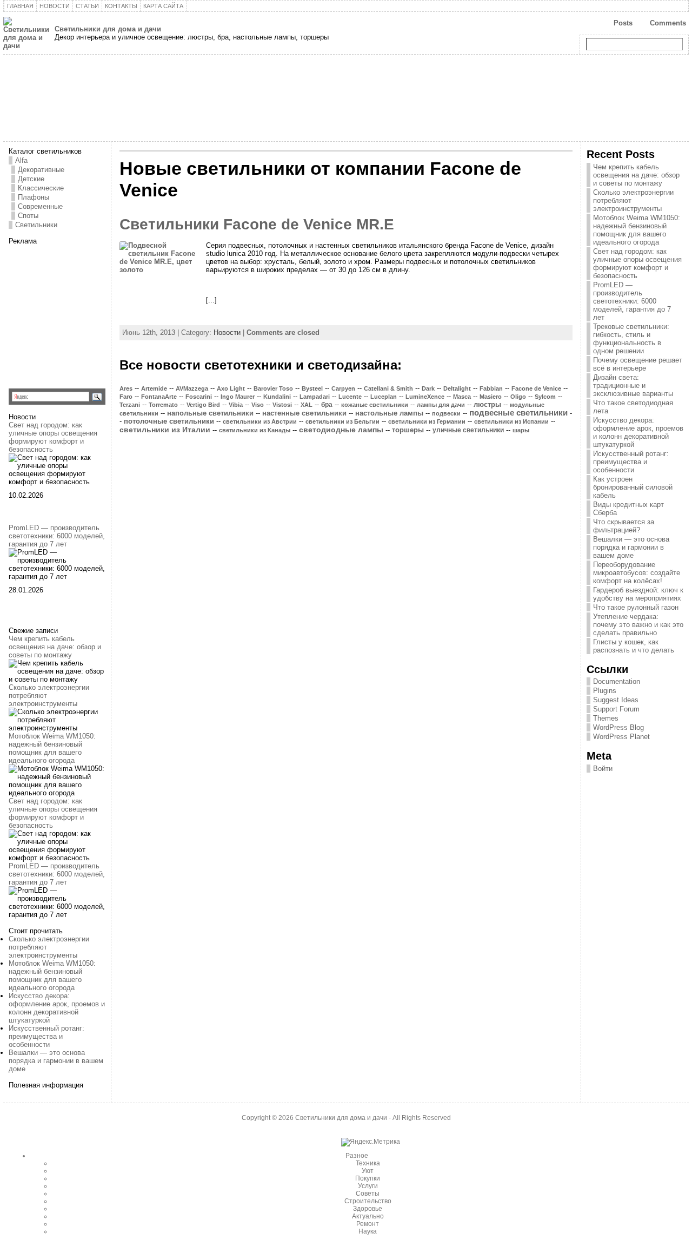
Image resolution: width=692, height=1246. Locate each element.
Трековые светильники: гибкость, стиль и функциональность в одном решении (631, 338)
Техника (368, 1163)
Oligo (518, 396)
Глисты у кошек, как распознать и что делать (633, 646)
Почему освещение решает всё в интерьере (637, 364)
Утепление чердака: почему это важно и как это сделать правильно (638, 624)
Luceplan (383, 396)
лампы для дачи (441, 404)
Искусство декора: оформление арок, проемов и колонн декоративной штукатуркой (57, 1008)
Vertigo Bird (203, 404)
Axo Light (231, 388)
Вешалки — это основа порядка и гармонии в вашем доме (56, 1061)
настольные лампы (389, 413)
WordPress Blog (618, 727)
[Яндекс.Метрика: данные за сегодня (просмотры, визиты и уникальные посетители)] (370, 1142)
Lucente (350, 396)
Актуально (368, 1216)
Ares (125, 388)
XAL (306, 404)
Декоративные (41, 170)
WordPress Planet (621, 737)
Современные (40, 206)
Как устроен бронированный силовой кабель (633, 487)
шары (521, 430)
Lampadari (315, 396)
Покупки (367, 1178)
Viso (257, 404)
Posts (623, 23)
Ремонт (367, 1224)
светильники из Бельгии (342, 421)
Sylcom (545, 396)
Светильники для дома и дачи (108, 29)
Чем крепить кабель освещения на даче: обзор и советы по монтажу (55, 647)
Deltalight (457, 388)
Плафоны (33, 197)
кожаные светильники (374, 404)
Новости (227, 332)
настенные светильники (304, 413)
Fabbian (491, 388)
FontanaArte (159, 396)
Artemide (154, 388)
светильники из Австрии (260, 421)
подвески (446, 413)
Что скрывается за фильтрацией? (623, 526)
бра (326, 404)
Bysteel (312, 388)
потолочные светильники (169, 421)
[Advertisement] (76, 312)
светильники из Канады (254, 430)
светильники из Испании (511, 421)
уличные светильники (468, 430)
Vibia (236, 404)
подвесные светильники (518, 412)
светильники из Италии (164, 429)
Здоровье (367, 1208)
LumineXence (424, 396)
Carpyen (343, 388)
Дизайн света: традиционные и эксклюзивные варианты (633, 385)
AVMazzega (192, 388)
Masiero (491, 396)
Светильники (36, 225)
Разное (356, 1155)
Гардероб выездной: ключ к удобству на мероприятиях (638, 594)
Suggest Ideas (615, 700)
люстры (487, 404)
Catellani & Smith (388, 388)
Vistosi (282, 404)
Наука (367, 1231)
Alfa (21, 160)
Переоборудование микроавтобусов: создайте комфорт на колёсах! (636, 573)
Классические (41, 188)
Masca (462, 396)
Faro (125, 396)
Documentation (616, 681)
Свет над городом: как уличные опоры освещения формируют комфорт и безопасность (53, 437)
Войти (603, 768)
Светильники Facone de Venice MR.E (256, 224)
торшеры (408, 430)
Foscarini (198, 396)
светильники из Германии (426, 421)
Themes (605, 718)
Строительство (367, 1201)
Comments (668, 23)
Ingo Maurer (238, 396)
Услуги (368, 1186)
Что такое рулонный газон (635, 607)
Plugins (604, 691)
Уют (368, 1171)
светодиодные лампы (341, 430)
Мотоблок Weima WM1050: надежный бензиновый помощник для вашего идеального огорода (52, 748)
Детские (31, 179)
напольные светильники (210, 413)
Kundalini (277, 396)
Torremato (163, 404)
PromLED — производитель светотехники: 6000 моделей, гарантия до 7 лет (57, 536)
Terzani (129, 404)
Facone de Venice (536, 388)
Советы (368, 1193)
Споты (28, 216)
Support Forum (616, 709)
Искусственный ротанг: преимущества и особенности (46, 1036)
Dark (428, 388)
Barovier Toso (273, 388)
